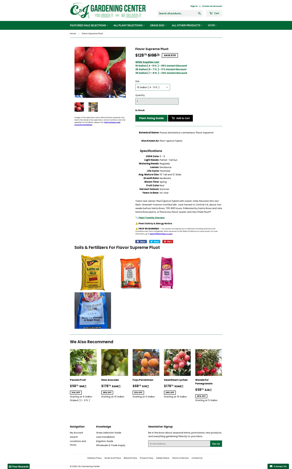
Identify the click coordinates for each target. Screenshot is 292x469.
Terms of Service (180, 458)
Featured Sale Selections (88, 25)
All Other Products (186, 25)
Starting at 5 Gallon (146, 388)
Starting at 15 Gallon (114, 388)
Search (74, 436)
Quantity (140, 95)
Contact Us (197, 458)
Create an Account (212, 6)
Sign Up (216, 443)
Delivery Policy (94, 458)
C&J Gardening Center (88, 466)
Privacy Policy (146, 458)
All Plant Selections (128, 25)
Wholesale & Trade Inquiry (110, 445)
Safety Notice (162, 458)
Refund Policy (130, 458)
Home (73, 33)
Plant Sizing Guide (151, 118)
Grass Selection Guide (108, 432)
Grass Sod (157, 25)
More (211, 25)
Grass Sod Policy (112, 458)
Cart (216, 13)
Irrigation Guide (104, 441)
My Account (76, 432)
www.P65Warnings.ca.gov (161, 234)
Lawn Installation (105, 436)
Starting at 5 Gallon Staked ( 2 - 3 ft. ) (83, 390)
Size (137, 81)
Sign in (194, 6)
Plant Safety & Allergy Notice (155, 223)
